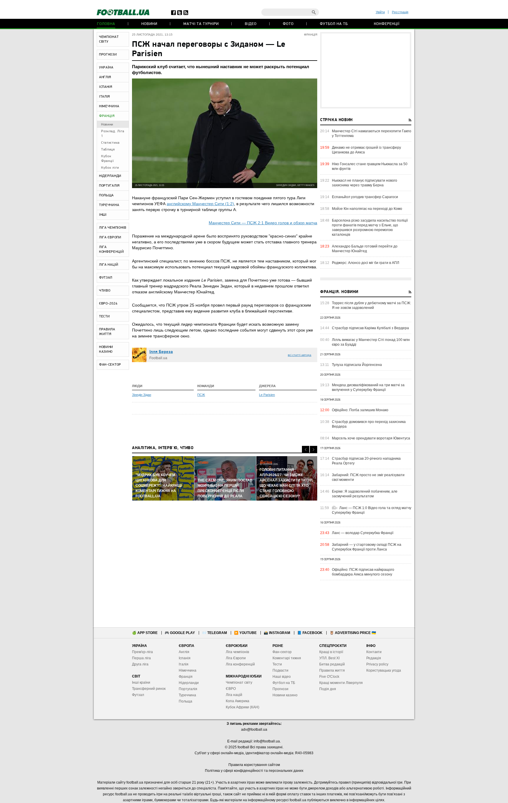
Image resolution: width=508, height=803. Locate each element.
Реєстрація (400, 12)
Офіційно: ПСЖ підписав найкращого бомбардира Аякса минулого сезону (363, 572)
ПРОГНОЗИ (108, 54)
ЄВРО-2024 (108, 303)
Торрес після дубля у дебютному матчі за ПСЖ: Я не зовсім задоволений (371, 305)
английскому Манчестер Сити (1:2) (200, 203)
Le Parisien (267, 395)
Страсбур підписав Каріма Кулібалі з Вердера (370, 328)
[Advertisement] (366, 70)
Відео (251, 24)
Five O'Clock (329, 677)
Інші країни (141, 682)
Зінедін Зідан (141, 395)
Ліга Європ (235, 658)
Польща (185, 701)
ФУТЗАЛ (105, 278)
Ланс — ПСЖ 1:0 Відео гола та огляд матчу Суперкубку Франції (371, 510)
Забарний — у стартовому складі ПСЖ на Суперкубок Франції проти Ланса (366, 547)
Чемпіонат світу (239, 682)
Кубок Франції (107, 159)
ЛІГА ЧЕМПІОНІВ (112, 228)
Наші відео (282, 677)
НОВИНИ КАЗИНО (106, 349)
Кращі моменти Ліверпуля (341, 683)
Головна (106, 24)
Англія (184, 652)
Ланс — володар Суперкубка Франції (362, 533)
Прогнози (280, 689)
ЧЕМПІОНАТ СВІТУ (108, 39)
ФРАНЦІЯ (107, 116)
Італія (183, 664)
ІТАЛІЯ (104, 96)
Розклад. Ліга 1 (112, 134)
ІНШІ (103, 215)
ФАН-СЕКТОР (110, 365)
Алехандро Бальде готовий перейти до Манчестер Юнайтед (364, 248)
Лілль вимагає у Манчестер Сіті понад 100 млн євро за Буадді (371, 342)
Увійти (380, 12)
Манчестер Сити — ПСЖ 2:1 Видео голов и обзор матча (263, 222)
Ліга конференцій (240, 664)
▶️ (245, 633)
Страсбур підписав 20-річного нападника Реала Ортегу (366, 460)
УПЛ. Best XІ (329, 658)
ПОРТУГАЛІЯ (109, 186)
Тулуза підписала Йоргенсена (357, 365)
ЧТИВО (105, 290)
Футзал (138, 695)
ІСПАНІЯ (105, 87)
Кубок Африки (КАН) (242, 707)
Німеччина (187, 670)
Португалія (188, 689)
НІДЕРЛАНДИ (110, 176)
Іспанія (184, 658)
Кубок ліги (110, 168)
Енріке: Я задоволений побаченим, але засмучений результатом (364, 493)
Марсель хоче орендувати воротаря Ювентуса (371, 438)
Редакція (373, 658)
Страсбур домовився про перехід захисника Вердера (369, 424)
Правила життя (332, 670)
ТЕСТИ (104, 316)
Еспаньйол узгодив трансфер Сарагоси (365, 197)
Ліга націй (234, 695)
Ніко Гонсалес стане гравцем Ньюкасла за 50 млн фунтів (369, 166)
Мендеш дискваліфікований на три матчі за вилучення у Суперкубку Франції (368, 387)
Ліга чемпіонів (237, 652)
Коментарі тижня (287, 658)
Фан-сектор (282, 652)
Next (313, 449)
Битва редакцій (332, 664)
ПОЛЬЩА (106, 195)
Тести (277, 664)
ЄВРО (231, 689)
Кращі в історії (331, 652)
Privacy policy (377, 664)
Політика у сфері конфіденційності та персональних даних (254, 771)
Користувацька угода (383, 670)
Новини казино (285, 695)
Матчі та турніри (201, 24)
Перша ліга (141, 658)
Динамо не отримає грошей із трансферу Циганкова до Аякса (366, 149)
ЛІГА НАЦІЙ (108, 265)
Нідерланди (189, 683)
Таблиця (108, 149)
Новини (149, 24)
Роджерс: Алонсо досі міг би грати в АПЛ (365, 263)
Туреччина (187, 695)
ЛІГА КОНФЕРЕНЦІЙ (111, 249)
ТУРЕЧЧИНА (109, 205)
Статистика (110, 143)
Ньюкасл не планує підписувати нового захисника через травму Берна (364, 182)
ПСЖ (201, 395)
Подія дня (327, 689)
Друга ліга (140, 664)
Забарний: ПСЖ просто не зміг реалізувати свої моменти (368, 477)
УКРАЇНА (106, 67)
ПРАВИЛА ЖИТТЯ (107, 332)
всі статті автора (299, 355)
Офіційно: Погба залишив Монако (360, 410)
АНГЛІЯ (105, 77)
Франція (186, 677)
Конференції (387, 24)
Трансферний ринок (149, 689)
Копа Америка (237, 701)
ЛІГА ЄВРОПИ (110, 237)
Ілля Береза (161, 352)
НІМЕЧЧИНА (109, 106)
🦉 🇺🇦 (353, 633)
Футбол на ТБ (334, 24)
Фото (288, 24)
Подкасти (280, 670)
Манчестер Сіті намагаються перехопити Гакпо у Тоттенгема (371, 133)
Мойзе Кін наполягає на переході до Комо (367, 209)
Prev (305, 449)
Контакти (374, 652)
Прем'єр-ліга (142, 652)
